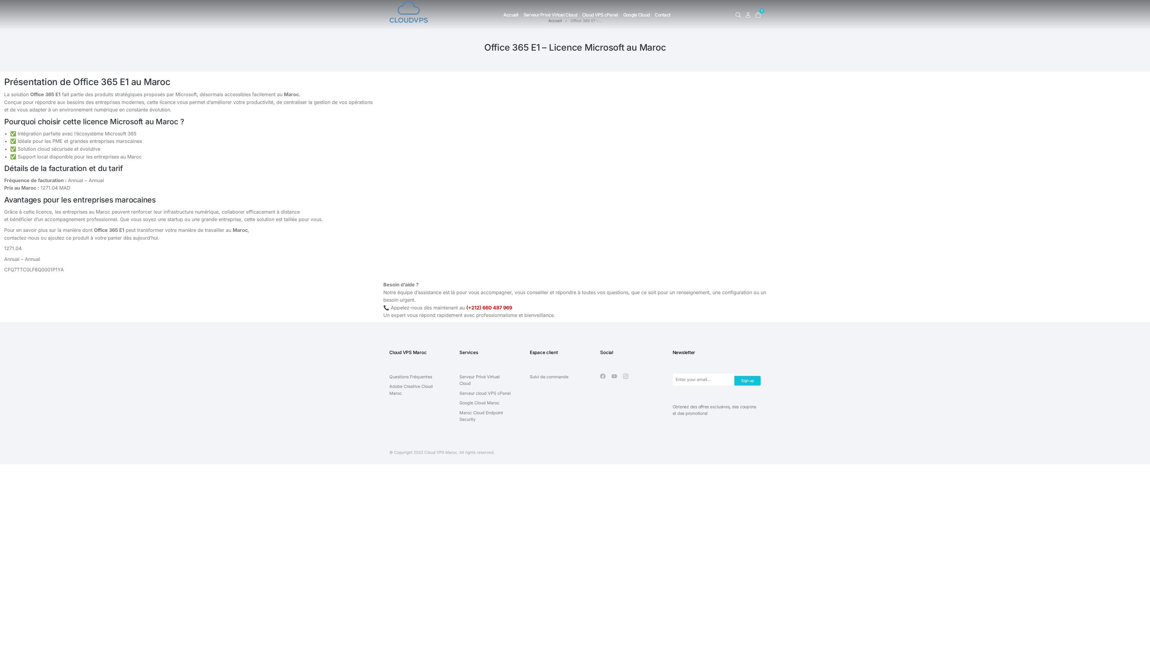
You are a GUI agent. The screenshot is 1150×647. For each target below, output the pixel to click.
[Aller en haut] (1141, 638)
